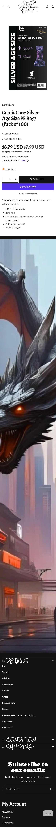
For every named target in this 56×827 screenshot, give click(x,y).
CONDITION (21, 739)
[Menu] (3, 7)
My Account (7, 811)
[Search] (8, 6)
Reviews (6, 817)
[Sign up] (50, 789)
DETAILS (17, 660)
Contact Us (7, 822)
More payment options (28, 193)
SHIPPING (19, 746)
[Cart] (53, 6)
